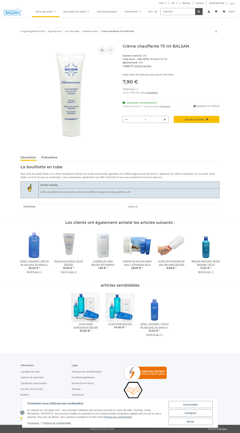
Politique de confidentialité (118, 417)
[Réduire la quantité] (126, 119)
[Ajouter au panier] (23, 42)
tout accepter (190, 404)
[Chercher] (199, 11)
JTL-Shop (223, 428)
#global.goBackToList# (34, 31)
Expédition (152, 92)
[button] (208, 11)
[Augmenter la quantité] (164, 119)
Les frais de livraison (32, 389)
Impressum (33, 423)
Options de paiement (32, 377)
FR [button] (173, 3)
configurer (191, 413)
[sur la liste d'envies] (110, 50)
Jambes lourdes (142, 65)
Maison (186, 3)
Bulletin (25, 394)
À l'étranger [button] (165, 106)
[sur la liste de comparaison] (102, 50)
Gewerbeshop (216, 3)
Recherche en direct (83, 383)
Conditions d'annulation (34, 383)
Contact (200, 3)
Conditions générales (83, 377)
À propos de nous (30, 371)
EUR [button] (161, 3)
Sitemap (76, 389)
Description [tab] (28, 157)
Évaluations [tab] (49, 157)
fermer (190, 421)
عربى (232, 3)
